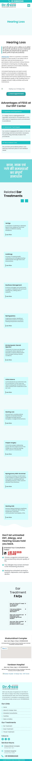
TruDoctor (27, 760)
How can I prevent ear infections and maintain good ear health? (17, 616)
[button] (28, 5)
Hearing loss (5, 57)
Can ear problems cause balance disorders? (15, 610)
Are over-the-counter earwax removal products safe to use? (17, 623)
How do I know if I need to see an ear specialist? (17, 605)
